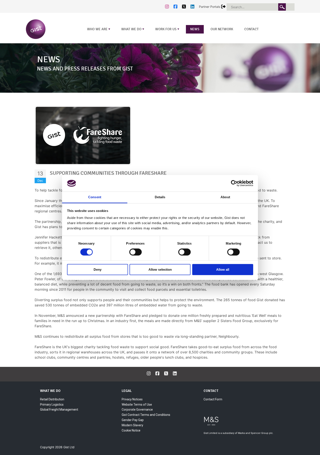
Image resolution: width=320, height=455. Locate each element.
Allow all (222, 269)
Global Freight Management (59, 409)
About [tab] (225, 197)
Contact (251, 29)
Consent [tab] (94, 197)
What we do (133, 30)
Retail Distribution (52, 399)
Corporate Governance (137, 409)
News (194, 29)
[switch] (135, 251)
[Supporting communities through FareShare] (83, 135)
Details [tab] (160, 197)
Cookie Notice (131, 430)
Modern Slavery (132, 425)
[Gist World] (45, 29)
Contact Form (213, 399)
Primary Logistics (52, 404)
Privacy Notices (132, 399)
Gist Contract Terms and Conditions (146, 414)
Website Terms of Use (137, 404)
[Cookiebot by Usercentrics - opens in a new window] (234, 183)
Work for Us (167, 30)
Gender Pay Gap (133, 420)
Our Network (222, 29)
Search (282, 7)
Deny (97, 269)
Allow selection (160, 269)
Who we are (99, 30)
